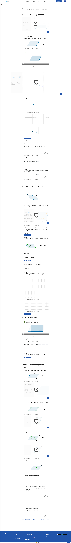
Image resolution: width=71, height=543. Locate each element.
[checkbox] (36, 479)
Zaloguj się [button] (59, 1)
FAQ (53, 1)
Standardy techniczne (18, 538)
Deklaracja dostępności (18, 534)
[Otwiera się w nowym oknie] (59, 535)
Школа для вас (27, 533)
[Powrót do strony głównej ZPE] (7, 1)
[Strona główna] (9, 534)
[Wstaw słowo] (31, 146)
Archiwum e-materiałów (28, 534)
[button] (55, 1)
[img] (36, 43)
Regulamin (16, 533)
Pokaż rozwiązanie (27, 138)
